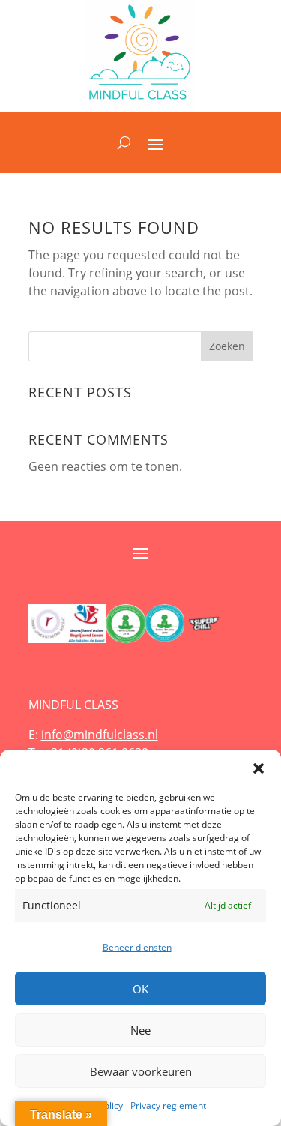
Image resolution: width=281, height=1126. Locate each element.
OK (140, 988)
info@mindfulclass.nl (99, 734)
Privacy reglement (168, 1105)
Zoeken (227, 346)
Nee (140, 1030)
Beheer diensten (137, 947)
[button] (258, 768)
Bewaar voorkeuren (141, 1071)
